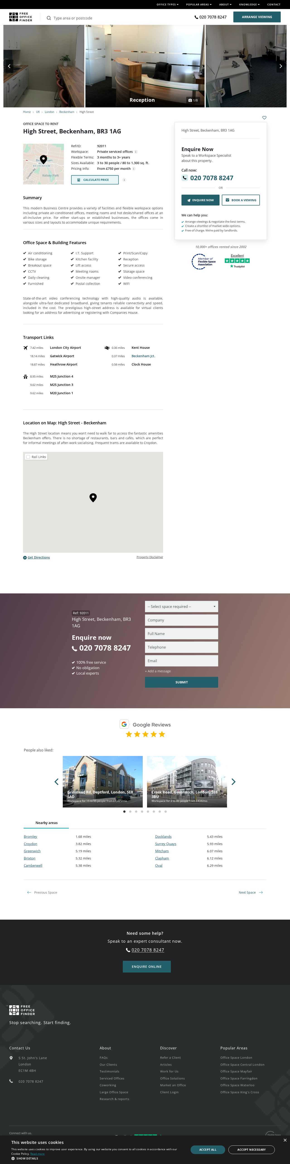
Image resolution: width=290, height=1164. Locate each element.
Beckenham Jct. (143, 356)
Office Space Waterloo (237, 1085)
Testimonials (109, 1071)
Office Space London (236, 1057)
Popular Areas (234, 1048)
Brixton (29, 858)
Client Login (169, 1092)
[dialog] (145, 1150)
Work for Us (169, 1071)
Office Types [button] (166, 4)
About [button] (224, 4)
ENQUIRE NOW (203, 200)
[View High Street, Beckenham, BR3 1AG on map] (43, 165)
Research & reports (114, 1099)
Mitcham (162, 851)
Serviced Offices (112, 1078)
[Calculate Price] (124, 180)
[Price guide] (134, 169)
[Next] (276, 66)
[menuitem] (130, 1057)
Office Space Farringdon (239, 1078)
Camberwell (33, 865)
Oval (158, 865)
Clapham (162, 858)
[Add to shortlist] (264, 118)
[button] (97, 1158)
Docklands (163, 836)
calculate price (96, 180)
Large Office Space (114, 1092)
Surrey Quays (165, 843)
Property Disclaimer (150, 557)
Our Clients (108, 1064)
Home (27, 112)
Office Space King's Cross (239, 1092)
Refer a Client (170, 1057)
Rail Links (39, 457)
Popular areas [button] (197, 4)
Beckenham (66, 112)
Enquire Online (147, 966)
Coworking (108, 1085)
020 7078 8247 (213, 17)
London (49, 112)
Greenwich (32, 851)
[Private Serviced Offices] (136, 152)
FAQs (104, 1057)
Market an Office (173, 1085)
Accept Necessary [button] (251, 1150)
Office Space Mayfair (236, 1071)
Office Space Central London (242, 1064)
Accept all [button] (207, 1150)
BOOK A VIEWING (244, 200)
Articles (166, 1064)
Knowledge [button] (248, 4)
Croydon (30, 843)
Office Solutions (172, 1078)
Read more (37, 1154)
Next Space (248, 892)
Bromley (30, 836)
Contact (273, 4)
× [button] (285, 1140)
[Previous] (13, 66)
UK (38, 112)
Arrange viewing (257, 17)
